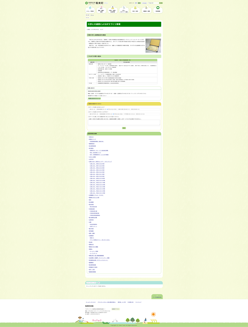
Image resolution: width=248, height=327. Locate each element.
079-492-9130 (107, 93)
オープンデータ (93, 253)
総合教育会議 (92, 264)
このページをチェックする (91, 282)
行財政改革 (92, 208)
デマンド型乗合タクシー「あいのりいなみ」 (100, 239)
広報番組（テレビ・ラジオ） (96, 195)
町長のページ (92, 139)
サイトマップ (138, 302)
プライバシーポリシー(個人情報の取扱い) (107, 302)
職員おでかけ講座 (93, 246)
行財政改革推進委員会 (95, 215)
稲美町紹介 (92, 143)
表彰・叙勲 (92, 233)
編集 (98, 282)
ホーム (92, 15)
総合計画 (91, 204)
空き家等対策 (92, 146)
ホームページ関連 (94, 251)
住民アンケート (93, 226)
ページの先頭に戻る (157, 297)
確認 (124, 128)
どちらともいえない (112, 109)
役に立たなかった (135, 109)
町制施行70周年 (93, 267)
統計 (90, 199)
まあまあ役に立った (101, 109)
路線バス (92, 237)
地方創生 (91, 148)
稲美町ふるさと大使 (94, 197)
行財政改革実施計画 (94, 213)
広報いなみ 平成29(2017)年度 (97, 182)
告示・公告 (92, 269)
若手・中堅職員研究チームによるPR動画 (99, 154)
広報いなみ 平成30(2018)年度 (97, 180)
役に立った (92, 109)
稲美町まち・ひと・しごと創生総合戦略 (99, 150)
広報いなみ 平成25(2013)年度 (97, 190)
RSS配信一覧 (130, 302)
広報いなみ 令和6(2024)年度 (97, 167)
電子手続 (91, 228)
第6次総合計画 (93, 206)
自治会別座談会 (93, 224)
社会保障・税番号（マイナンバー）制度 (99, 257)
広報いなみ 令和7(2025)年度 (97, 165)
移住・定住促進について (95, 152)
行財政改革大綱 (93, 211)
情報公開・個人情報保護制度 (96, 255)
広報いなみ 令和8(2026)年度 (97, 163)
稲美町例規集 (92, 271)
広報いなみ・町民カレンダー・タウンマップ (100, 161)
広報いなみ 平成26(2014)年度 (97, 188)
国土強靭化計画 (93, 217)
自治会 (90, 242)
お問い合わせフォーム (94, 98)
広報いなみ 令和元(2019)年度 (97, 178)
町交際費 (91, 202)
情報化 (90, 249)
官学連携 (91, 231)
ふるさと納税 (92, 156)
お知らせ (91, 136)
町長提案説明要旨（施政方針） (97, 141)
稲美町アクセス (115, 309)
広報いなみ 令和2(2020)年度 (97, 176)
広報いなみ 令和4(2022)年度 (97, 172)
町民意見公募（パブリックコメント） (98, 260)
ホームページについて (91, 302)
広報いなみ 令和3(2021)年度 (97, 174)
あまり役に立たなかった (124, 109)
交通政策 (91, 235)
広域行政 (91, 219)
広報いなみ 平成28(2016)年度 (97, 184)
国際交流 (91, 244)
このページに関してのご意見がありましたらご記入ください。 (104, 116)
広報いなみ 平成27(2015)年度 (97, 186)
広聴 (90, 222)
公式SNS (91, 159)
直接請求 (91, 262)
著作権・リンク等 (122, 302)
